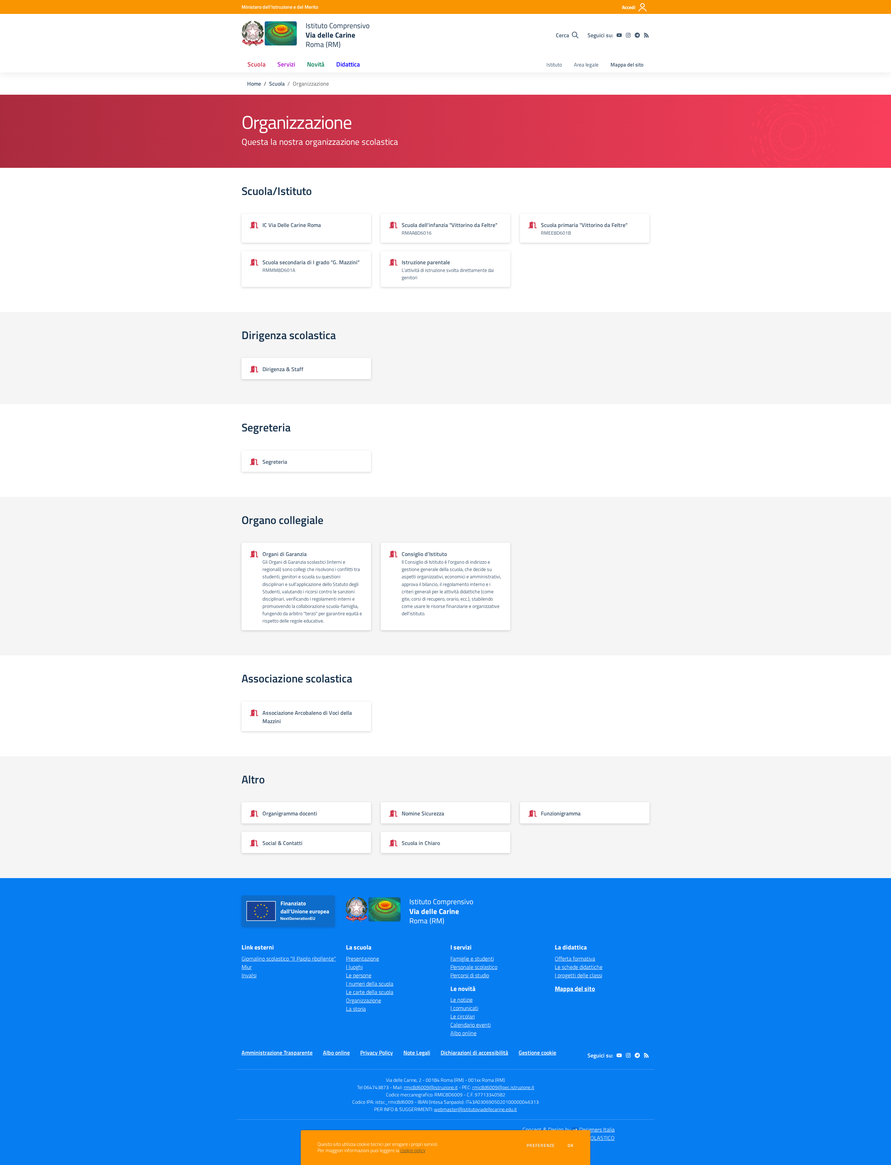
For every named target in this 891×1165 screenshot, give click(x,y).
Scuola (277, 83)
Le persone (358, 975)
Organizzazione (363, 1000)
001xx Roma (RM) (486, 1080)
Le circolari (462, 1016)
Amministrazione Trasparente (277, 1052)
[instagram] (628, 35)
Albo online (463, 1033)
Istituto (554, 65)
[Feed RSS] (646, 35)
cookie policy (412, 1150)
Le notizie (461, 999)
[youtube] (619, 35)
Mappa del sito (627, 65)
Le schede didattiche (578, 967)
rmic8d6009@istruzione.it (431, 1087)
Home (254, 83)
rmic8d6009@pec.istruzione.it (503, 1087)
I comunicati (464, 1008)
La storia (356, 1008)
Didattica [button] (348, 64)
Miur (247, 967)
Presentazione (362, 958)
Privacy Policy (376, 1052)
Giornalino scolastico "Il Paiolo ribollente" (289, 958)
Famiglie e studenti (472, 958)
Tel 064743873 (373, 1087)
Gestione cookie (537, 1052)
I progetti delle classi (578, 975)
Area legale (586, 65)
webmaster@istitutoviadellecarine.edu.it (475, 1109)
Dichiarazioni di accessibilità (474, 1052)
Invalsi (249, 975)
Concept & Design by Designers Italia (568, 1129)
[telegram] (637, 35)
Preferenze (541, 1145)
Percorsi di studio (469, 975)
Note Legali (416, 1052)
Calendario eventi (470, 1025)
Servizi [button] (286, 64)
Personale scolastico (473, 967)
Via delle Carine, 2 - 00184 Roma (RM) (425, 1080)
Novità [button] (315, 64)
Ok (571, 1145)
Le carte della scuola (369, 992)
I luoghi (354, 967)
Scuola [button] (256, 64)
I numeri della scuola (369, 983)
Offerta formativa (575, 958)
